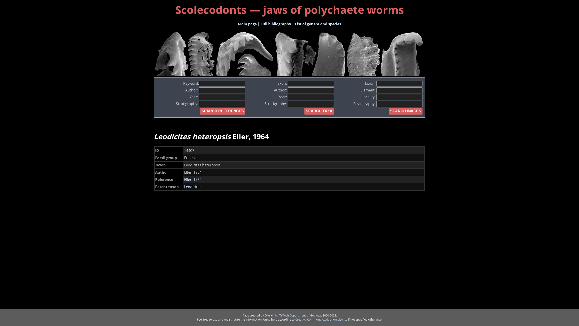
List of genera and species (318, 24)
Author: (192, 90)
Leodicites (192, 186)
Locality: (369, 96)
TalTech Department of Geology (300, 315)
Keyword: (191, 83)
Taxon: (282, 83)
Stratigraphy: (187, 103)
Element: (368, 90)
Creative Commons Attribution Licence (321, 319)
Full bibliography (276, 24)
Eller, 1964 (193, 179)
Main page (247, 24)
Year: (194, 96)
